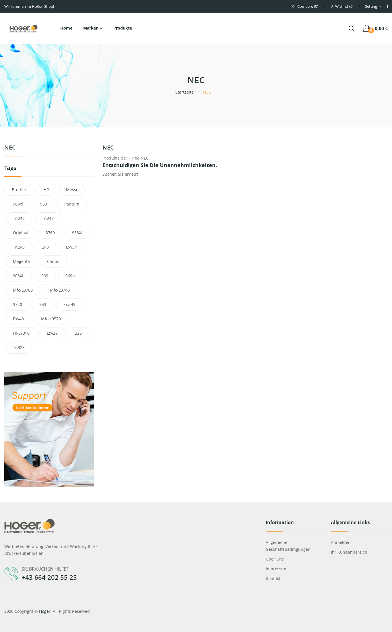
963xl (18, 204)
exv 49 (69, 304)
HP (46, 189)
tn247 (48, 218)
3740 (17, 304)
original (20, 232)
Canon (53, 261)
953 (42, 304)
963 (43, 204)
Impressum (277, 568)
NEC (10, 148)
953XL (77, 232)
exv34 (71, 247)
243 (45, 247)
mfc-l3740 (60, 290)
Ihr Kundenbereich (349, 552)
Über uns (275, 559)
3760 (50, 232)
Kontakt (273, 578)
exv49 (18, 318)
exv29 (52, 333)
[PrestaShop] (49, 429)
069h (70, 275)
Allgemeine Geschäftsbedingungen (288, 546)
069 (44, 275)
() (344, 6)
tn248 (19, 218)
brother (19, 189)
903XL (18, 275)
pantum (71, 204)
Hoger (45, 611)
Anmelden (341, 542)
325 (78, 333)
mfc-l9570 (51, 318)
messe (72, 189)
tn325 (19, 347)
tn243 (19, 247)
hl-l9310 (21, 333)
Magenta (21, 261)
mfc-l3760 (23, 290)
